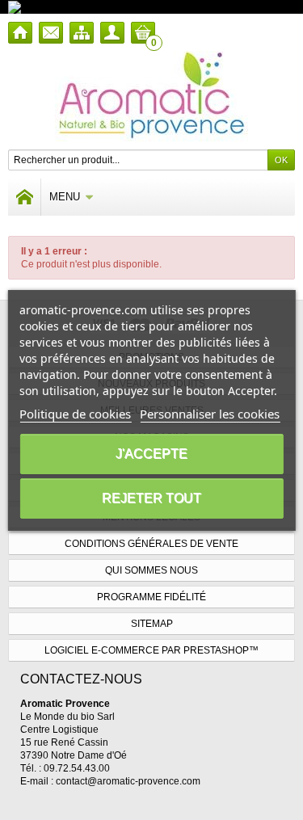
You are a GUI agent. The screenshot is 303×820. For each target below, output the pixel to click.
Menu (64, 197)
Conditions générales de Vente (151, 543)
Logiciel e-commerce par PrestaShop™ (151, 650)
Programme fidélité (151, 597)
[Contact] (51, 33)
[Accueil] (20, 33)
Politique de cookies (75, 414)
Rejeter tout (151, 498)
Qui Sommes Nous (151, 570)
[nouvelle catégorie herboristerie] (84, 6)
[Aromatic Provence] (151, 96)
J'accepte (151, 453)
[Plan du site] (81, 33)
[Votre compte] (112, 33)
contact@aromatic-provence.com (128, 781)
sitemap (152, 623)
